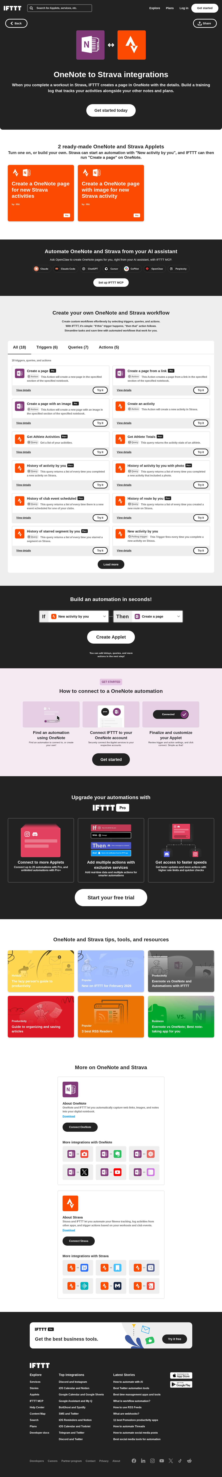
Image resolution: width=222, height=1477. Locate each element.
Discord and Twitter (71, 1439)
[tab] (19, 347)
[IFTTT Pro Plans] (53, 371)
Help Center (37, 1407)
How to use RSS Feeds (127, 1407)
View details (23, 390)
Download (69, 1116)
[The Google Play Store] (181, 1385)
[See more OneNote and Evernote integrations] (111, 1154)
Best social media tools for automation (137, 1439)
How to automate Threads (129, 1426)
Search (34, 1420)
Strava (110, 74)
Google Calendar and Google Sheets (81, 1394)
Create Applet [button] (111, 637)
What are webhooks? (126, 1413)
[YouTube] (162, 1461)
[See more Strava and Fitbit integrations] (78, 1286)
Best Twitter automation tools (131, 1388)
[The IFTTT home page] (12, 8)
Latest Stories (124, 1375)
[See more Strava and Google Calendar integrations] (78, 1268)
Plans (170, 8)
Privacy (104, 1461)
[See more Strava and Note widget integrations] (144, 1286)
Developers (37, 1461)
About (116, 1461)
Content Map (38, 1413)
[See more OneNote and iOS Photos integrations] (144, 1154)
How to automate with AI (128, 1382)
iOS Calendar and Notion (74, 1388)
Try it (100, 390)
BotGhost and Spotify (72, 1407)
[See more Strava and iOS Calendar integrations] (144, 1268)
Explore (154, 8)
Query (34, 442)
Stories (34, 1388)
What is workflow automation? (131, 1401)
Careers (53, 1461)
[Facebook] (134, 1461)
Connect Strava (78, 1241)
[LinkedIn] (143, 1461)
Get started (205, 8)
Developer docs (39, 1433)
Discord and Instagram (73, 1382)
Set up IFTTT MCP (111, 282)
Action (34, 376)
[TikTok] (180, 1461)
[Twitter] (171, 1461)
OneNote (70, 74)
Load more (111, 564)
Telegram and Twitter (71, 1433)
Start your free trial (111, 897)
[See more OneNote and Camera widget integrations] (78, 1154)
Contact (90, 1461)
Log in (184, 8)
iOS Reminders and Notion (75, 1420)
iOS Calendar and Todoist (74, 1426)
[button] (111, 759)
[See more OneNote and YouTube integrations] (111, 1172)
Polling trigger (139, 536)
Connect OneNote (80, 1127)
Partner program (71, 1461)
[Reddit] (189, 1461)
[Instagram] (152, 1461)
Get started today (111, 110)
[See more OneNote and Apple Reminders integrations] (144, 1172)
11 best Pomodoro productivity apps (135, 1420)
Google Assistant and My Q (75, 1401)
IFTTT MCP (36, 1401)
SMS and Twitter (69, 1413)
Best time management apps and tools (137, 1394)
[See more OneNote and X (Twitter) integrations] (78, 1172)
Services (35, 1382)
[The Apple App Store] (181, 1376)
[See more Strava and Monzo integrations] (111, 1286)
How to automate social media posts (135, 1433)
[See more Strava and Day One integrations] (111, 1268)
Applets (34, 1394)
